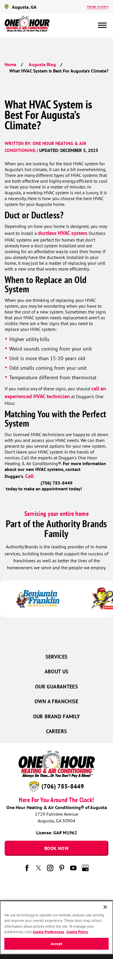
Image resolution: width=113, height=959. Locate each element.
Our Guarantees (56, 686)
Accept (56, 943)
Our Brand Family (56, 716)
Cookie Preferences (48, 931)
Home (10, 64)
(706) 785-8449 (62, 786)
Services (56, 656)
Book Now (56, 848)
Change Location (97, 6)
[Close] (105, 907)
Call (30, 476)
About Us (57, 671)
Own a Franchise (56, 701)
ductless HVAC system (62, 233)
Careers (56, 731)
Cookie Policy (77, 931)
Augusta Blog (42, 64)
